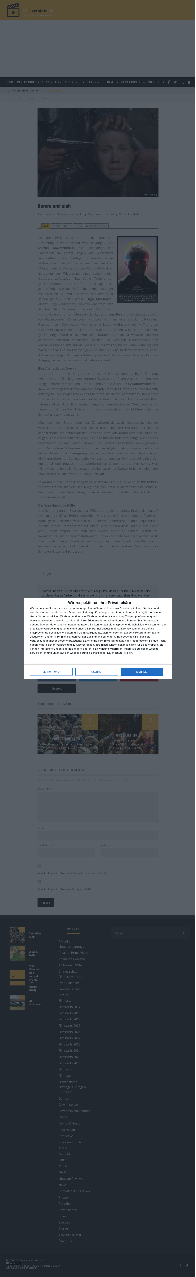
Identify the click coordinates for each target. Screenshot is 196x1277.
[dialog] (98, 638)
